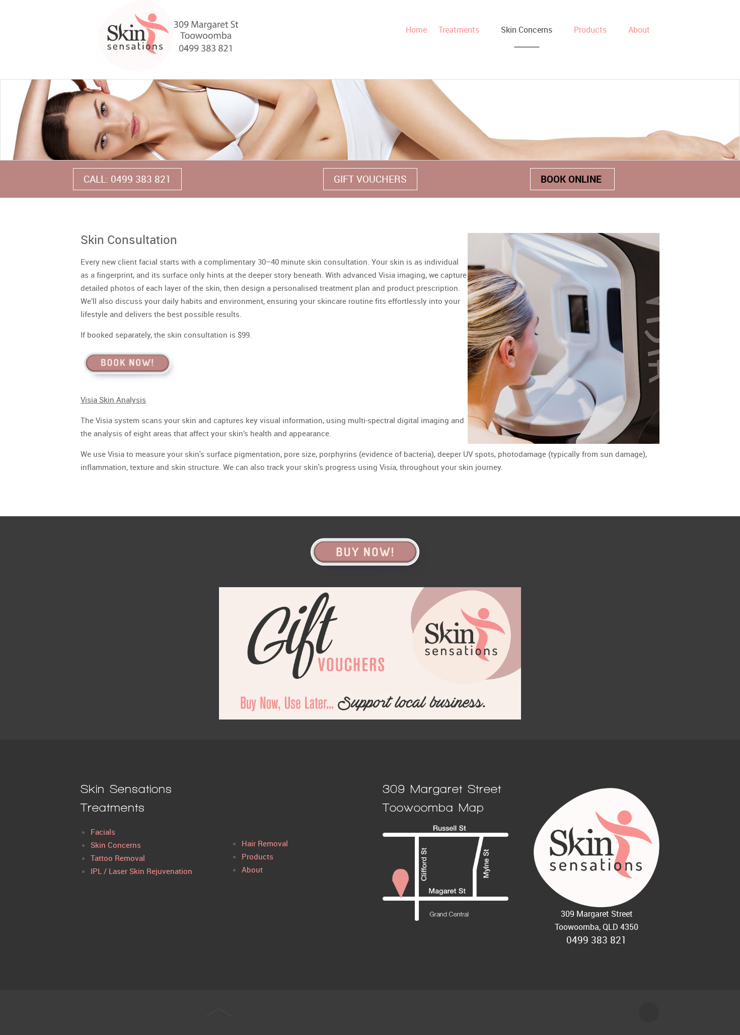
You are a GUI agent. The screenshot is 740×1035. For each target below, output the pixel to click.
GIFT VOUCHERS (370, 179)
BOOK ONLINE (572, 179)
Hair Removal (265, 843)
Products (257, 856)
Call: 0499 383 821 (127, 179)
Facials (103, 832)
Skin (99, 845)
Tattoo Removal (118, 858)
